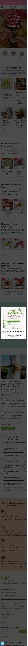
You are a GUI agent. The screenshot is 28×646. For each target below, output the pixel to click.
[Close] (25, 305)
